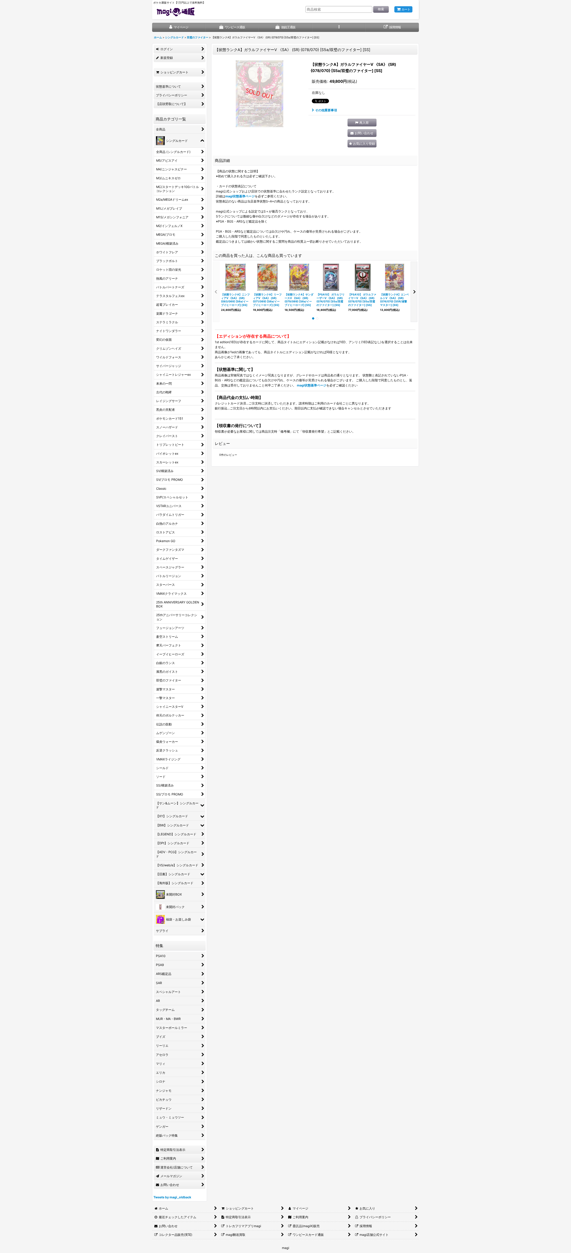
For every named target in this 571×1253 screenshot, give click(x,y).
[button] (339, 27)
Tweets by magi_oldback (172, 1197)
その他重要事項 (326, 110)
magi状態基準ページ (240, 196)
